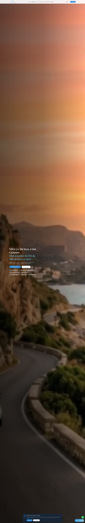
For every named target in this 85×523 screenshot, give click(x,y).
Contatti (47, 1)
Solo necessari (36, 520)
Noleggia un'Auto (15, 266)
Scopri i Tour (27, 266)
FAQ (44, 1)
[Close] (60, 515)
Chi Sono (41, 1)
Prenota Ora (52, 1)
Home (29, 1)
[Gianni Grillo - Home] (12, 2)
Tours (38, 1)
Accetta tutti (29, 520)
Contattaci (73, 1)
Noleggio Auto (33, 1)
